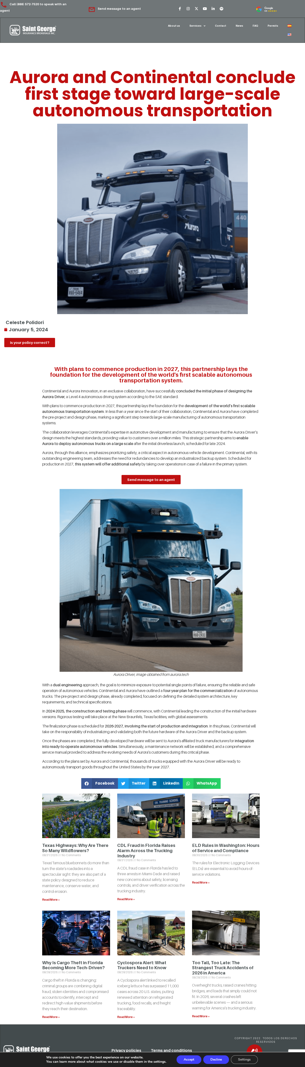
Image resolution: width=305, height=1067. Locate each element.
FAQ (255, 25)
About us (174, 25)
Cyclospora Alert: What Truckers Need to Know (141, 965)
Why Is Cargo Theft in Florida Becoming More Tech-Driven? (73, 965)
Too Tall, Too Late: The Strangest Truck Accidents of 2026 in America (223, 967)
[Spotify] (221, 8)
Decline (216, 1059)
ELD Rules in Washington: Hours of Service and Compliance (225, 848)
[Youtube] (204, 8)
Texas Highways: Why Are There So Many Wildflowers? (75, 848)
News (239, 25)
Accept (189, 1059)
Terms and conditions (171, 1050)
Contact (220, 25)
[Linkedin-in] (213, 8)
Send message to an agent (119, 8)
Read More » (51, 899)
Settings (244, 1059)
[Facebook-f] (179, 8)
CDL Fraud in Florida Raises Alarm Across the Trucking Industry (146, 850)
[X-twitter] (196, 8)
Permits (273, 25)
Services (195, 25)
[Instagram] (188, 8)
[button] (99, 783)
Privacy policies (126, 1050)
